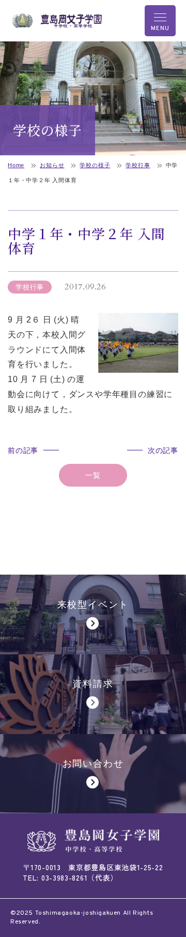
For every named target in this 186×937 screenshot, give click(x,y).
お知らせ (52, 165)
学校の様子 (95, 165)
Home (16, 165)
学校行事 (138, 165)
